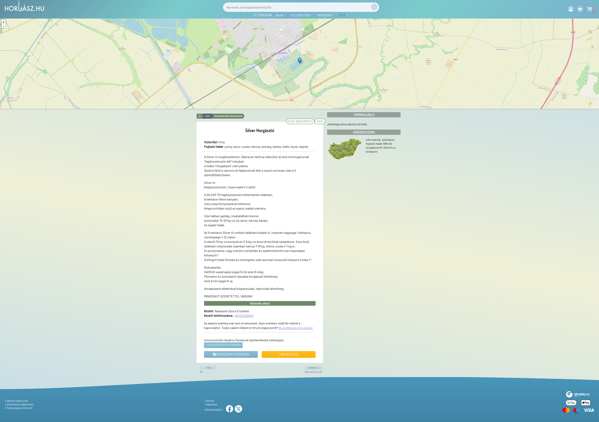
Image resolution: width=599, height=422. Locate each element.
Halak (280, 15)
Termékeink (264, 15)
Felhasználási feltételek (19, 407)
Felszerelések (301, 15)
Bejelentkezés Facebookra (224, 345)
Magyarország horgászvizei (228, 116)
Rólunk (210, 400)
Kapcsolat (211, 404)
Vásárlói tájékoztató (17, 400)
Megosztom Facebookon (232, 354)
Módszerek (324, 15)
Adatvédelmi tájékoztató (20, 404)
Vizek (342, 15)
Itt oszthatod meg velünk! (295, 328)
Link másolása (289, 354)
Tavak (320, 121)
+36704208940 (243, 315)
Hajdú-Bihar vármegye (300, 121)
